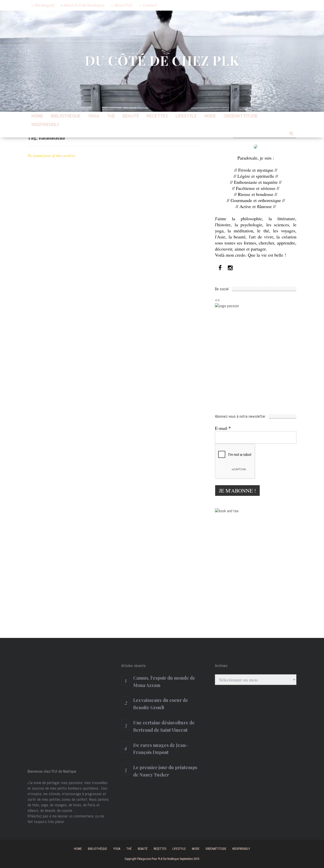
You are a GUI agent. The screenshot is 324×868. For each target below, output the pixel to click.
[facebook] (220, 267)
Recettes (157, 116)
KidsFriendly (45, 124)
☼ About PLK (121, 5)
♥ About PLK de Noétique (82, 5)
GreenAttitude (241, 116)
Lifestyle (186, 116)
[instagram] (230, 267)
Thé (111, 116)
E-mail (223, 428)
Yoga (93, 116)
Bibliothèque (65, 116)
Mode (210, 116)
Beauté (131, 116)
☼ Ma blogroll (42, 5)
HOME (37, 116)
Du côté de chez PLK (162, 60)
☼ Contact (147, 5)
